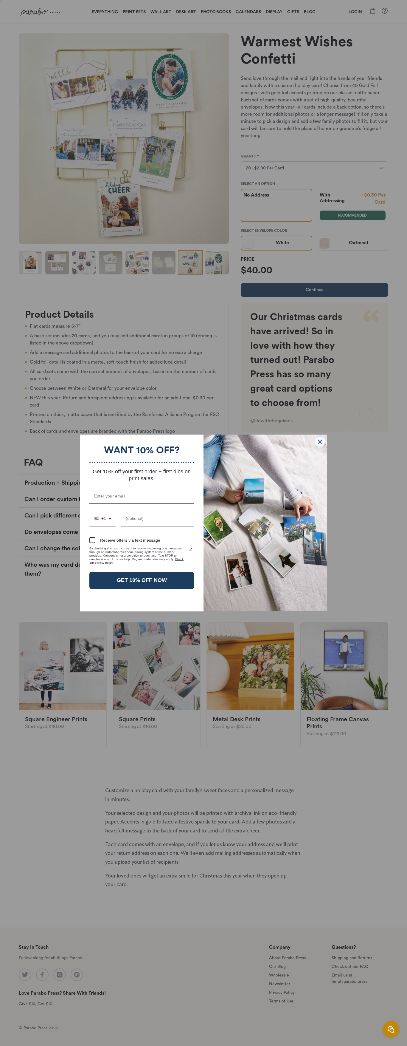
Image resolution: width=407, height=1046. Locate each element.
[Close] (320, 442)
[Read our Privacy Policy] (190, 549)
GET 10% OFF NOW (142, 580)
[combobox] (102, 518)
